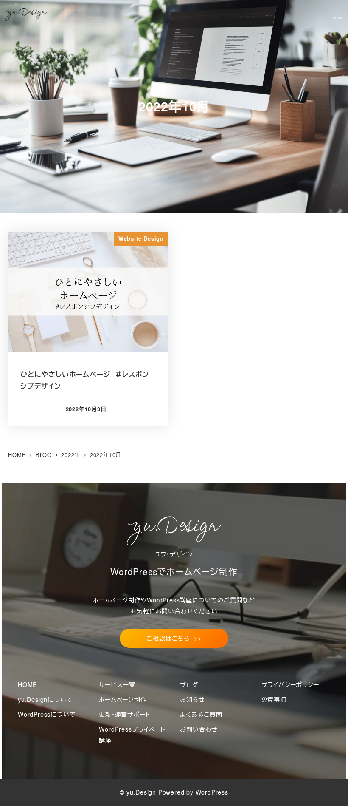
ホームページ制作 (122, 699)
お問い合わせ (199, 729)
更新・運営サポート (124, 714)
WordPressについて (47, 714)
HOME (27, 684)
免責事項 (273, 699)
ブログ (189, 684)
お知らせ (192, 699)
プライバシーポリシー (290, 684)
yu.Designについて (45, 699)
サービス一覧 (117, 684)
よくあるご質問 (201, 714)
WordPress (212, 792)
